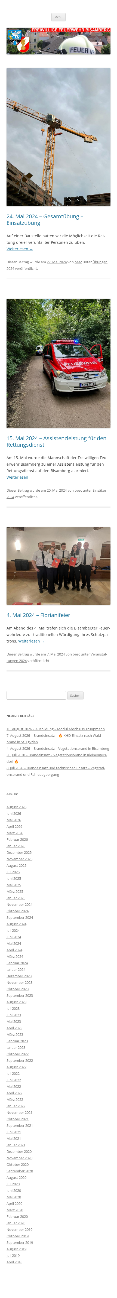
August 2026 (16, 806)
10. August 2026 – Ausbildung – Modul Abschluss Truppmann (56, 728)
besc (78, 261)
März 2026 (15, 832)
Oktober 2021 (18, 1119)
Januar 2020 (16, 1223)
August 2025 (16, 865)
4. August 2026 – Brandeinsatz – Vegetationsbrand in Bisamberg (58, 748)
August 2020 (16, 1177)
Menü (58, 17)
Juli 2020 (13, 1184)
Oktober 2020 (18, 1164)
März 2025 (15, 891)
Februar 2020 (17, 1216)
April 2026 (14, 826)
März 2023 (15, 1034)
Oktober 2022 (18, 1054)
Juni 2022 (14, 1080)
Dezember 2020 (19, 1151)
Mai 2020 (14, 1197)
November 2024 (19, 904)
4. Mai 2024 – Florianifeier (38, 615)
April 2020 (14, 1203)
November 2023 (19, 982)
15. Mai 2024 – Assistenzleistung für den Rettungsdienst (56, 441)
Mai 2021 (14, 1138)
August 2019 (16, 1249)
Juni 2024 (14, 936)
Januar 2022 (16, 1106)
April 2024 (14, 949)
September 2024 (20, 917)
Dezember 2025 (19, 852)
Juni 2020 (14, 1190)
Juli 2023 (13, 1008)
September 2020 (20, 1171)
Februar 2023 (17, 1041)
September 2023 (20, 995)
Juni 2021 (14, 1132)
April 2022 (14, 1093)
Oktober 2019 (18, 1236)
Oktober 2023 (18, 989)
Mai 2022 (14, 1086)
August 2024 (16, 923)
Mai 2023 (14, 1021)
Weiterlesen (20, 248)
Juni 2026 (14, 813)
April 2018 (14, 1262)
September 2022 (20, 1060)
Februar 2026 (17, 839)
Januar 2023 (16, 1047)
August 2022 (16, 1067)
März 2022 (15, 1099)
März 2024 (15, 956)
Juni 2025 (14, 878)
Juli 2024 (13, 930)
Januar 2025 (16, 897)
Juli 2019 (13, 1255)
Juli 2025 (13, 871)
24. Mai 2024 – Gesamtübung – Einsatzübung (45, 219)
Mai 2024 (14, 943)
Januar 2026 (16, 845)
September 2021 (20, 1125)
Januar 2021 (16, 1145)
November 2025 (19, 858)
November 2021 (19, 1112)
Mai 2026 (14, 819)
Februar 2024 (17, 962)
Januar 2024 (16, 969)
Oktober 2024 (18, 910)
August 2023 (16, 1002)
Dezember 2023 (19, 976)
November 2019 (19, 1229)
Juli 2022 (13, 1073)
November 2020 (19, 1158)
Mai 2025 (14, 884)
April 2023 (14, 1028)
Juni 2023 (14, 1015)
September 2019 (20, 1242)
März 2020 (15, 1210)
